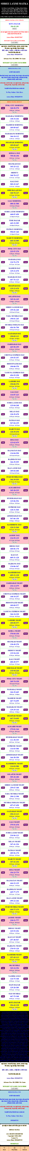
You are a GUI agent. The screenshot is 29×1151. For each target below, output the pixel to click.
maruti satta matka (8, 1034)
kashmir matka (17, 1027)
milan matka (20, 1021)
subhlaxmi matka (18, 1013)
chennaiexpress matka (16, 1019)
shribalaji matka (5, 1013)
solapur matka (19, 1016)
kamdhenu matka (12, 1025)
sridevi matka (18, 1012)
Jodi (3, 108)
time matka (24, 1013)
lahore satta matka (18, 1042)
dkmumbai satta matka (18, 1051)
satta (13, 1054)
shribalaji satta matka (19, 1031)
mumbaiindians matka (18, 1018)
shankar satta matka (21, 1030)
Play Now (14, 112)
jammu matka (20, 1025)
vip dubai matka (24, 1056)
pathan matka (4, 1015)
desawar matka (12, 1016)
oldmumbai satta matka (22, 1053)
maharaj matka (17, 1015)
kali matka (24, 1012)
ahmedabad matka (4, 1025)
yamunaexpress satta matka (7, 1042)
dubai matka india (9, 1056)
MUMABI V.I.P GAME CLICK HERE (14, 41)
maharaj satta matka (17, 1034)
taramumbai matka (8, 1018)
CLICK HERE (15, 42)
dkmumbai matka (25, 1027)
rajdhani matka (11, 1022)
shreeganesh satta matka (10, 1037)
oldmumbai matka (23, 1028)
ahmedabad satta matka (6, 1048)
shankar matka (11, 1012)
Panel (25, 108)
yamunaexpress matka (6, 1021)
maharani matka (4, 1016)
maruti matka (11, 1015)
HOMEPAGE (14, 1144)
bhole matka (26, 1025)
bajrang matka (10, 1027)
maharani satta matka (8, 1036)
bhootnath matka (25, 1019)
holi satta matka (8, 1044)
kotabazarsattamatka (6, 1054)
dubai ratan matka (22, 1060)
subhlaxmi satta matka (9, 1033)
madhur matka (24, 1015)
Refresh (14, 28)
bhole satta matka (9, 1050)
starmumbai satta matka (19, 1045)
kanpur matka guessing (21, 1057)
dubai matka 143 (3, 1057)
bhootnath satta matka (23, 1041)
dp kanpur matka (25, 1059)
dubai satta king (17, 1054)
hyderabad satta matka (12, 1047)
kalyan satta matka (17, 1050)
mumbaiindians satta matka (7, 1039)
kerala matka (5, 1012)
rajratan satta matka (16, 1044)
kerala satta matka (12, 1030)
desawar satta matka (18, 1036)
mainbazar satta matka (12, 1053)
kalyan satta (12, 1059)
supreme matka (23, 1024)
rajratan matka (4, 1022)
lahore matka (14, 1021)
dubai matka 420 (17, 1056)
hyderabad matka (16, 1024)
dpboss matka (6, 1059)
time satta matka (18, 1033)
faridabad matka (7, 1019)
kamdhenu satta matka (17, 1048)
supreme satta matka (22, 1047)
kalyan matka (3, 1027)
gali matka (11, 1013)
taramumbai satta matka (21, 1037)
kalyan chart (18, 1059)
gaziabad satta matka (18, 1039)
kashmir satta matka (8, 1051)
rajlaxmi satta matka (8, 1045)
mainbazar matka (14, 1028)
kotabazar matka (4, 1030)
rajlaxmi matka (18, 1022)
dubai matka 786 (11, 1057)
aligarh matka (8, 1024)
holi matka (25, 1021)
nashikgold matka (6, 1028)
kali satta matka (10, 1031)
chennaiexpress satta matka (12, 1041)
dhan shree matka (12, 1060)
